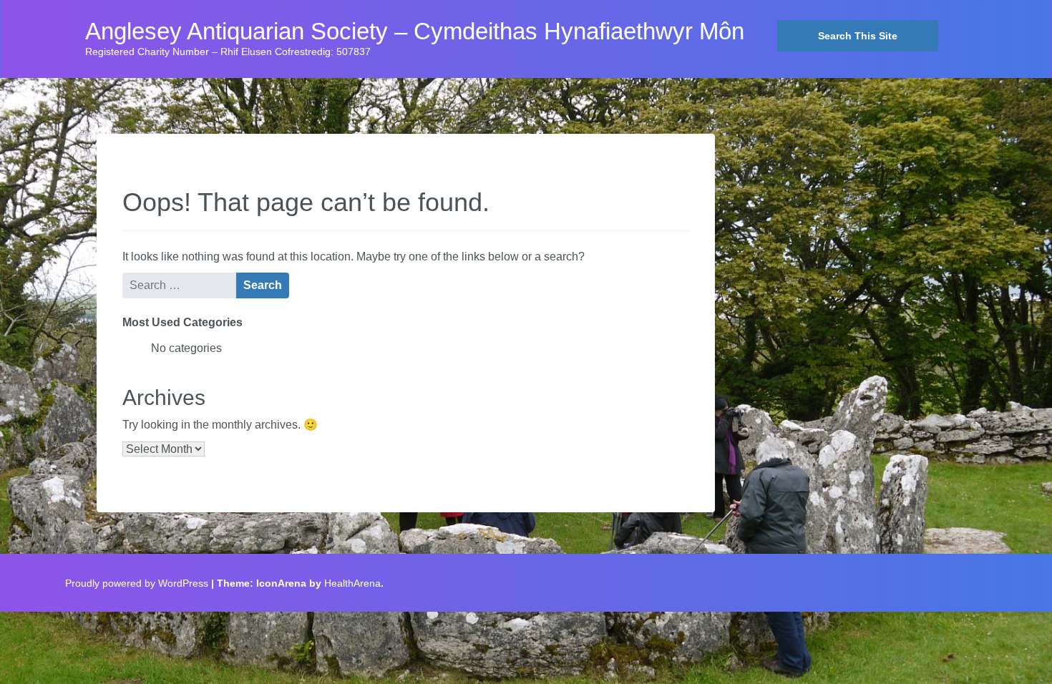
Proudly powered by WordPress (136, 583)
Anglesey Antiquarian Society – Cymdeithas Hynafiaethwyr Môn (414, 31)
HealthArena (352, 583)
